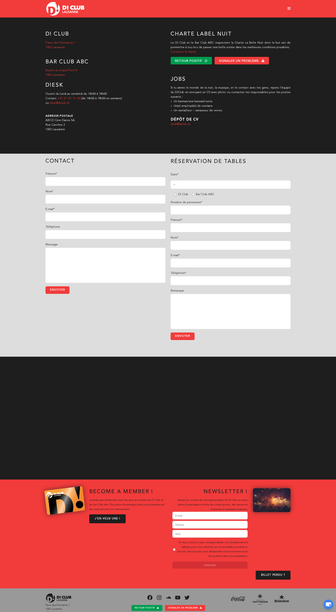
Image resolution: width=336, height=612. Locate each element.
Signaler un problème (183, 608)
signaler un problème (239, 61)
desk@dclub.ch (59, 103)
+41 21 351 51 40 (69, 98)
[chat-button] (328, 604)
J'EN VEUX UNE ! (107, 518)
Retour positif (145, 608)
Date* (174, 174)
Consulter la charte (183, 51)
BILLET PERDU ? (273, 575)
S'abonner (210, 565)
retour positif (188, 61)
